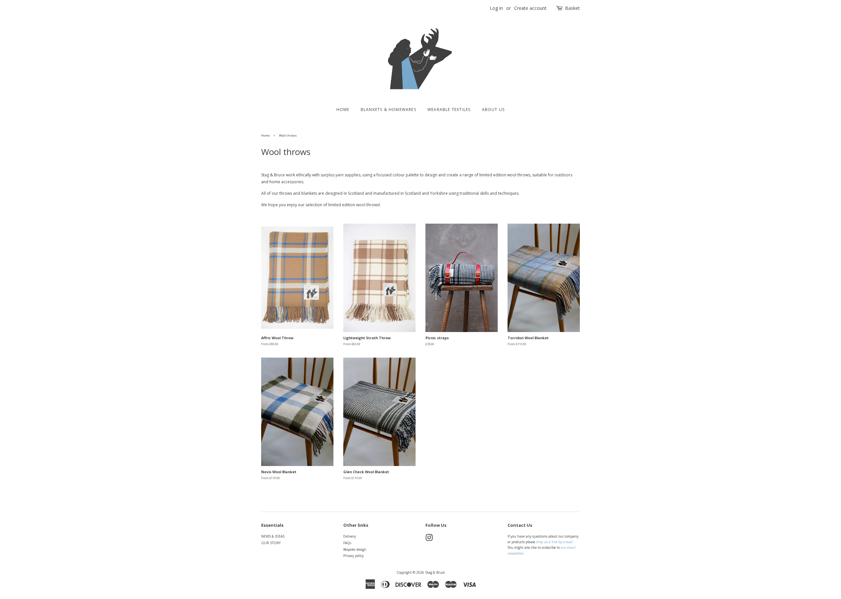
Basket (572, 8)
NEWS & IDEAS (272, 536)
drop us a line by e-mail (554, 542)
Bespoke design (354, 549)
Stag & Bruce (435, 572)
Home (343, 109)
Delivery (349, 536)
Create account (530, 8)
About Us (493, 109)
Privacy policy (353, 555)
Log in (496, 8)
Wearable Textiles (448, 109)
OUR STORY (271, 543)
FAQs (347, 543)
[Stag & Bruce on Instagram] (429, 539)
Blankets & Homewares (388, 109)
